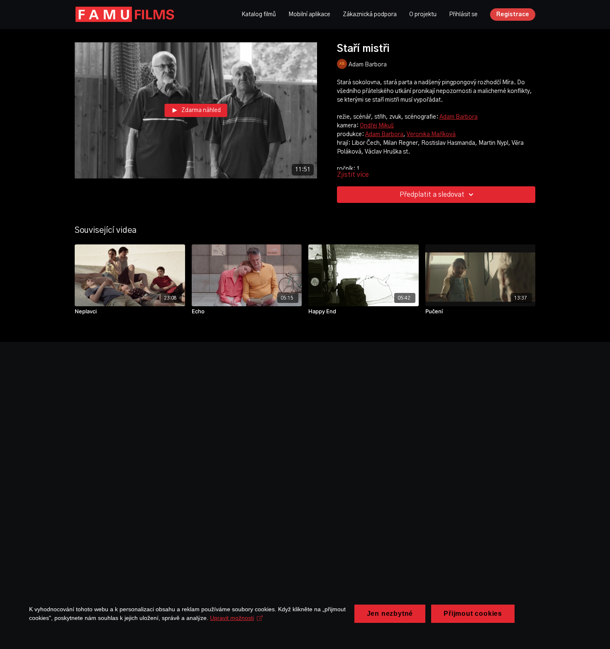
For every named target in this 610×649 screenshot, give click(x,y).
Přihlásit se (463, 14)
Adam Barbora (458, 117)
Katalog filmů (259, 14)
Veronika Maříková (431, 134)
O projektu (423, 14)
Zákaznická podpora (370, 14)
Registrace (512, 14)
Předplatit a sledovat (432, 194)
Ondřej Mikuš (377, 126)
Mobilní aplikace (309, 14)
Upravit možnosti (232, 618)
